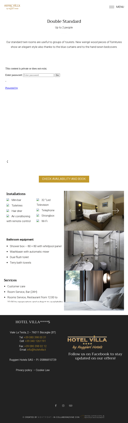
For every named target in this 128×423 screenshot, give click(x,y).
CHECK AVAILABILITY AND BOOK (64, 179)
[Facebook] (56, 406)
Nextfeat (45, 417)
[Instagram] (63, 406)
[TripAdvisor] (71, 406)
